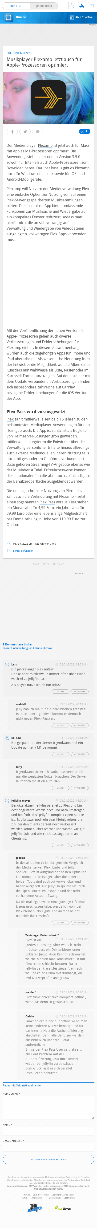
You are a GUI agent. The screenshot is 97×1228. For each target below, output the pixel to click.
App (81, 5)
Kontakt (91, 5)
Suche (72, 5)
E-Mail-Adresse (13, 1141)
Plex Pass (47, 502)
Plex (10, 419)
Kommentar (11, 1093)
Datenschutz (55, 1198)
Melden (60, 692)
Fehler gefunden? (23, 550)
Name (7, 1125)
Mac (36, 564)
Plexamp (45, 145)
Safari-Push (69, 1198)
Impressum (37, 1198)
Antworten (80, 692)
